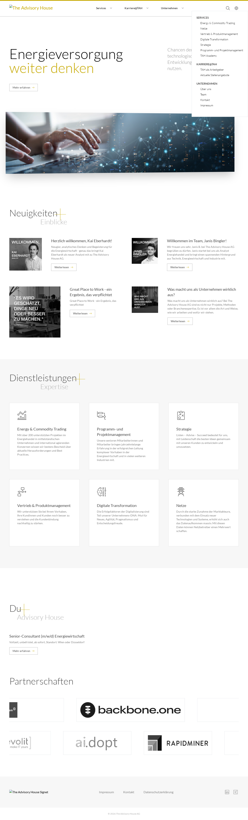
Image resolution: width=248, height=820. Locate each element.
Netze (203, 28)
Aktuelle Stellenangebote (214, 75)
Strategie (205, 44)
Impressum (206, 105)
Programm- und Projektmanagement (221, 50)
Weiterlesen (61, 267)
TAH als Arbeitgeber (212, 69)
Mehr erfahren (21, 87)
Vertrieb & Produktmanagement (219, 34)
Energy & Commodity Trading (217, 23)
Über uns (205, 89)
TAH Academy (208, 55)
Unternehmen (169, 8)
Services (101, 8)
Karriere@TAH (133, 8)
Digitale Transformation (214, 39)
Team (203, 94)
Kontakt (205, 100)
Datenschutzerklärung (158, 792)
